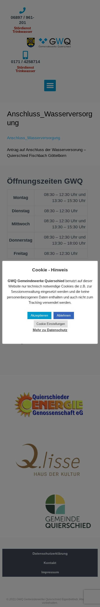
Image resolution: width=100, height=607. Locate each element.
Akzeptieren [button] (39, 315)
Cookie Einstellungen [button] (51, 324)
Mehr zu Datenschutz (50, 330)
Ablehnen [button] (64, 315)
